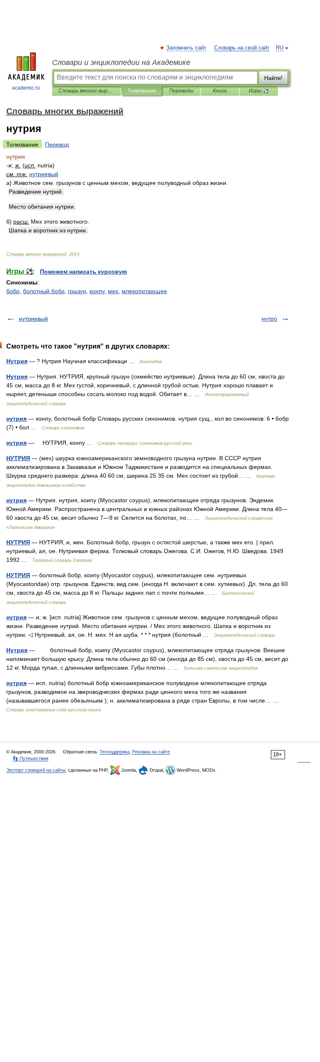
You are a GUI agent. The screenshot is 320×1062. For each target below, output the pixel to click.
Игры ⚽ (259, 91)
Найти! (273, 78)
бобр (13, 291)
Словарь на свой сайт (242, 48)
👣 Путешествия (30, 758)
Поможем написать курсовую (83, 271)
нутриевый (33, 318)
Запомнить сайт (186, 48)
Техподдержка (115, 751)
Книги (220, 91)
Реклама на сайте (151, 751)
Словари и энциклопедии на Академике (121, 62)
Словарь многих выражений (86, 91)
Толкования (141, 91)
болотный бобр (44, 291)
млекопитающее (144, 291)
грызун (77, 291)
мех (113, 291)
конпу (97, 291)
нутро (269, 318)
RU (279, 48)
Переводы (181, 91)
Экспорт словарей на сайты (35, 770)
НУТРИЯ (18, 458)
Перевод (57, 144)
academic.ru (26, 88)
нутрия (16, 418)
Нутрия (17, 361)
